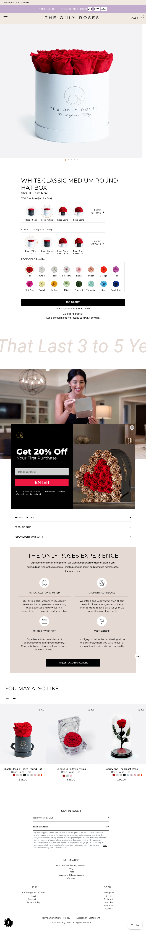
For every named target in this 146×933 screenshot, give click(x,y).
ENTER (42, 482)
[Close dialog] (132, 427)
